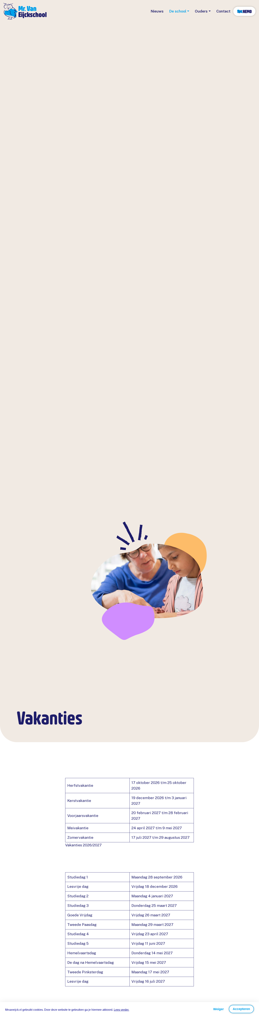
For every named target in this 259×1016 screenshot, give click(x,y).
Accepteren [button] (241, 1009)
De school (177, 11)
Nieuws (157, 11)
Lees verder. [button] (121, 1009)
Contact (223, 11)
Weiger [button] (218, 1009)
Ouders (201, 11)
